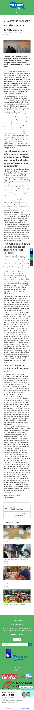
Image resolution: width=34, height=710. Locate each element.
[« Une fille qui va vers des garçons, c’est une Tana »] (17, 551)
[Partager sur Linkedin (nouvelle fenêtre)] (31, 255)
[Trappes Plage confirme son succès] (17, 596)
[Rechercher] (30, 644)
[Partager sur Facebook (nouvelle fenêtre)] (31, 250)
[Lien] (17, 676)
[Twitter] (19, 639)
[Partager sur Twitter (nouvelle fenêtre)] (31, 252)
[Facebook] (15, 639)
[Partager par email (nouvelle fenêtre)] (31, 261)
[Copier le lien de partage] (31, 264)
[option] (17, 656)
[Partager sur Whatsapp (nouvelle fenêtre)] (31, 258)
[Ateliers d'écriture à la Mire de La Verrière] (17, 532)
